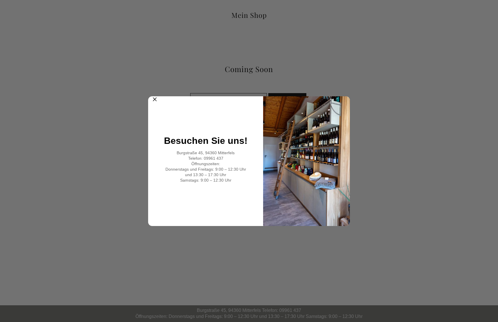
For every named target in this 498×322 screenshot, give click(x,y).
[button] (154, 103)
